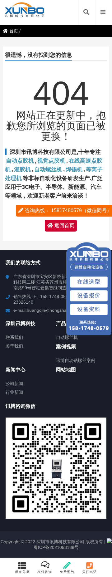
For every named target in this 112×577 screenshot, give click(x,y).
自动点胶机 (20, 161)
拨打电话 (89, 572)
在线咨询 (44, 572)
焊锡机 (74, 169)
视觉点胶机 (51, 161)
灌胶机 (22, 169)
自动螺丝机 (48, 169)
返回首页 (64, 225)
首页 (13, 30)
